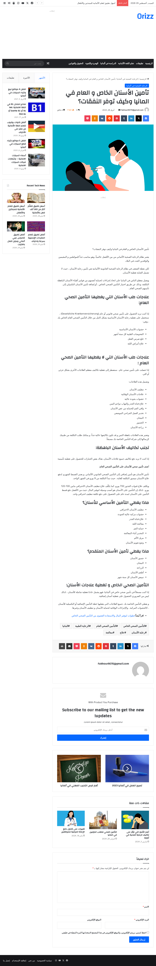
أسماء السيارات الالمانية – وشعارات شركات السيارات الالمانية (17, 160)
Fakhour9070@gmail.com (132, 110)
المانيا (65, 625)
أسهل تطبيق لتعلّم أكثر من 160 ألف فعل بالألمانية (36, 209)
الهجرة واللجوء (91, 63)
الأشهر (42, 77)
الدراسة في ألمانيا (108, 63)
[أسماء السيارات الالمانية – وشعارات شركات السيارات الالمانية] (36, 160)
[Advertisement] (52, 34)
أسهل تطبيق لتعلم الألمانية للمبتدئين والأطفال (96, 3)
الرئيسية (149, 63)
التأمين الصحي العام (106, 625)
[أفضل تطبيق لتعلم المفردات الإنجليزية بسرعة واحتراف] (36, 226)
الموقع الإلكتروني (94, 919)
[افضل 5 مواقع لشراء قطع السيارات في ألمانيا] (36, 143)
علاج (122, 632)
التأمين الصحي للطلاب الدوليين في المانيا (103, 833)
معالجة (109, 632)
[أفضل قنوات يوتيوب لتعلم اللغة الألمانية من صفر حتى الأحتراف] (36, 126)
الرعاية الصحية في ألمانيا (127, 79)
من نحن (31, 960)
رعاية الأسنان (138, 632)
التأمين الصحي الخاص (134, 625)
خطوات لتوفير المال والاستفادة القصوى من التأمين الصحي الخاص (103, 615)
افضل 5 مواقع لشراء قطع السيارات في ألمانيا (16, 144)
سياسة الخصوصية (44, 960)
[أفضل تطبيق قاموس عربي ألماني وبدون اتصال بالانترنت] (16, 226)
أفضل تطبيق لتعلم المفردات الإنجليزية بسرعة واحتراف (36, 238)
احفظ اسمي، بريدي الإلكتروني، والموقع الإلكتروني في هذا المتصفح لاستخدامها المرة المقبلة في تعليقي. (103, 932)
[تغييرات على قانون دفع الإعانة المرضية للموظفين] (71, 818)
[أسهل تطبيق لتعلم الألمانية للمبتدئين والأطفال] (16, 198)
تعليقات (10, 77)
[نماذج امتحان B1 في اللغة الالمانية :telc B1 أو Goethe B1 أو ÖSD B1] (36, 107)
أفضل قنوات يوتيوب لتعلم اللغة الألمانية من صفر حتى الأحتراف (16, 127)
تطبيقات (139, 63)
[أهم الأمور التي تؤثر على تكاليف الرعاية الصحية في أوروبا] (135, 820)
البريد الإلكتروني (141, 919)
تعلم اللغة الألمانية (126, 63)
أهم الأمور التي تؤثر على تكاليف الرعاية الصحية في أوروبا (137, 835)
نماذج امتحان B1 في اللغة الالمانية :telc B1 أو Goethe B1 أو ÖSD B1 (16, 109)
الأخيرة (26, 77)
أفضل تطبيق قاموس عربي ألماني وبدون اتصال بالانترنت (16, 240)
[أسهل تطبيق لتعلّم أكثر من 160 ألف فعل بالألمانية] (36, 198)
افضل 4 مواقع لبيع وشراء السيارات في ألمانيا (17, 92)
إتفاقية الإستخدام (19, 960)
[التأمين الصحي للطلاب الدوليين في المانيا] (103, 820)
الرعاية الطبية (82, 625)
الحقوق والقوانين (76, 63)
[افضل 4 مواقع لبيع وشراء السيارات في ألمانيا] (36, 93)
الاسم (146, 906)
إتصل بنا (6, 960)
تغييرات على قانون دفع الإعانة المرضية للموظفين (73, 830)
